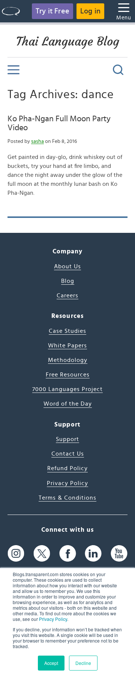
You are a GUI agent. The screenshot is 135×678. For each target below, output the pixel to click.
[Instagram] (16, 553)
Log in (90, 11)
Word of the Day (68, 404)
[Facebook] (67, 553)
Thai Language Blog (67, 41)
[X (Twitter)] (41, 553)
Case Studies (67, 331)
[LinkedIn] (93, 553)
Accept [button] (51, 663)
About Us (67, 266)
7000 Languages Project (67, 389)
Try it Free (52, 11)
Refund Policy (67, 468)
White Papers (67, 346)
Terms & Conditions (67, 498)
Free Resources (68, 375)
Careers (67, 296)
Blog (67, 281)
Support (67, 439)
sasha (37, 141)
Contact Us (67, 454)
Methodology (67, 360)
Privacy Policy (53, 619)
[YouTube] (119, 553)
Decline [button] (83, 663)
